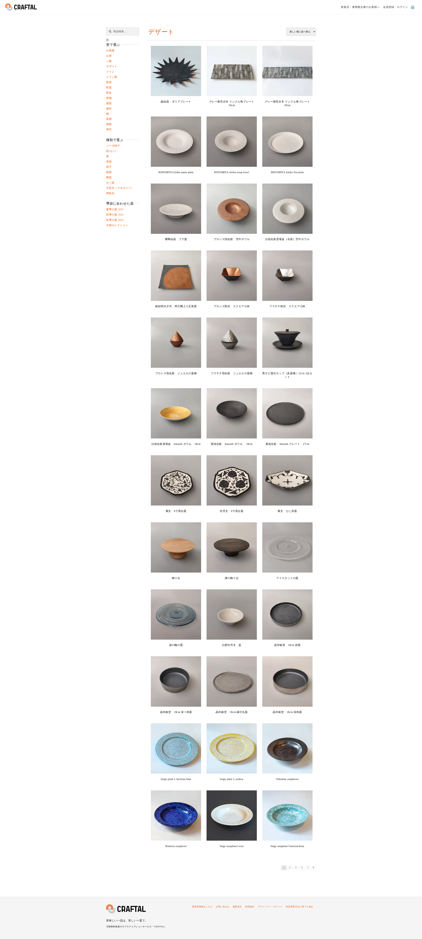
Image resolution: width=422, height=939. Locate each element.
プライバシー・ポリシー (270, 907)
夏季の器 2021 (115, 209)
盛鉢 (109, 108)
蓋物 (109, 118)
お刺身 (110, 50)
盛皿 (109, 103)
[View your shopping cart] (414, 7)
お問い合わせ (222, 907)
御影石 (110, 193)
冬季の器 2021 (115, 219)
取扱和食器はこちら (202, 907)
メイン (110, 71)
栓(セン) (111, 151)
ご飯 (109, 61)
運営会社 (237, 907)
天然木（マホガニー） (120, 188)
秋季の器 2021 (115, 214)
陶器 (109, 177)
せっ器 (110, 182)
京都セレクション (117, 225)
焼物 (109, 98)
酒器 (109, 124)
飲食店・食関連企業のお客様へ (360, 7)
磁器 (109, 172)
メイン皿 (111, 76)
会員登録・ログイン (395, 7)
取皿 (109, 87)
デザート (111, 66)
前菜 (109, 82)
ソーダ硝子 (113, 145)
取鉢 (109, 92)
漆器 (109, 161)
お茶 (109, 55)
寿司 (109, 129)
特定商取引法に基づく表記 (299, 907)
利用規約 (249, 907)
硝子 (109, 166)
